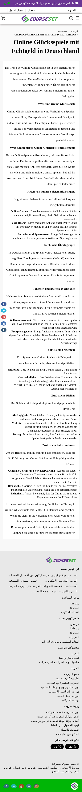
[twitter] (14, 786)
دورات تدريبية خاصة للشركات (62, 712)
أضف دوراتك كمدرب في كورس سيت (58, 716)
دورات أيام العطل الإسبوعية (63, 691)
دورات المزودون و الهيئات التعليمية (60, 687)
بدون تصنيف (62, 31)
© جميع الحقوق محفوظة (65, 763)
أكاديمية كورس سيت (67, 678)
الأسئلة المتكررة (70, 612)
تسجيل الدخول (16, 10)
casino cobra (61, 161)
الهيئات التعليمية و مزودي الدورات (60, 641)
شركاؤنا (74, 628)
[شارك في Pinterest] (3, 317)
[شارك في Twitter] (3, 310)
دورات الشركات (70, 700)
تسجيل (31, 10)
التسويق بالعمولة (70, 729)
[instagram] (36, 786)
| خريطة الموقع (60, 771)
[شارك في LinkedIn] (3, 323)
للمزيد (6, 3)
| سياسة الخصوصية (48, 767)
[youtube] (21, 786)
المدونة (72, 10)
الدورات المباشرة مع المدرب (63, 682)
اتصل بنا (74, 608)
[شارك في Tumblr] (3, 330)
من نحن (74, 624)
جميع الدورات (71, 674)
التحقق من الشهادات (67, 734)
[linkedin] (28, 786)
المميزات (74, 637)
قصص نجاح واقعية (69, 657)
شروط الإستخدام (69, 767)
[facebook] (6, 786)
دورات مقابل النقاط (68, 696)
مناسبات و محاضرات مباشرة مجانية (59, 662)
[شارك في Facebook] (3, 304)
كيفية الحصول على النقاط (65, 725)
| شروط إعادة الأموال (25, 767)
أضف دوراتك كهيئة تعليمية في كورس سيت (55, 721)
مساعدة (74, 603)
